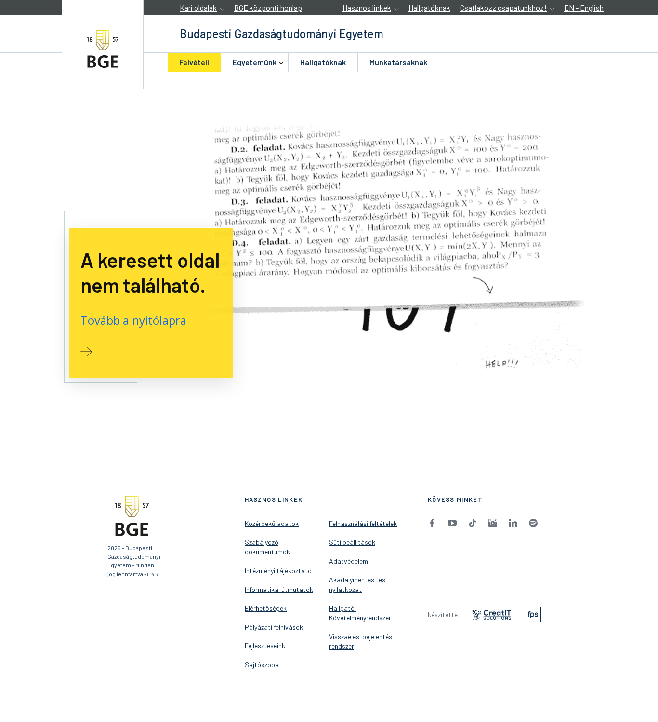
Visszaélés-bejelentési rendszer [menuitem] (361, 641)
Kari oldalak (198, 7)
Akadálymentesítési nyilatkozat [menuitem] (358, 584)
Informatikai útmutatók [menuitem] (279, 589)
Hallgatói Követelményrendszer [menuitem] (360, 613)
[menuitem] (194, 62)
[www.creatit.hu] (491, 614)
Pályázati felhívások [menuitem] (274, 627)
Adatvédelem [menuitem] (348, 561)
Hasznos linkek (366, 7)
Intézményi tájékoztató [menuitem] (278, 570)
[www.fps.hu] (533, 614)
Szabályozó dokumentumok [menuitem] (267, 547)
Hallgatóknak (429, 7)
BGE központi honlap (268, 7)
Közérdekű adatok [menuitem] (272, 523)
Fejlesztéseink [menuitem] (265, 646)
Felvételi (194, 61)
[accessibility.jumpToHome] (103, 44)
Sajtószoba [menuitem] (262, 664)
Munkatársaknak (398, 61)
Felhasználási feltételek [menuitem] (363, 523)
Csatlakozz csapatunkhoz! (503, 7)
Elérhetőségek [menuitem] (266, 608)
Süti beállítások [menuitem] (352, 542)
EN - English (584, 7)
